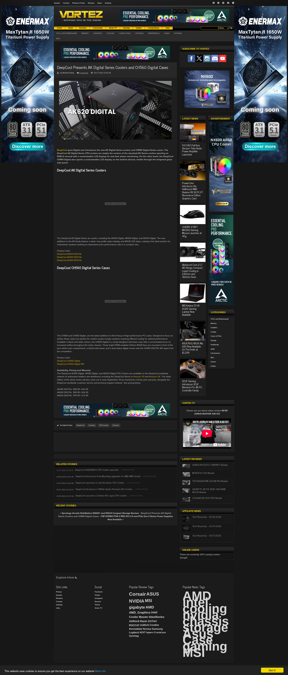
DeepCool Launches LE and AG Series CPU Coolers (100, 482)
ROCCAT (134, 625)
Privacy (59, 592)
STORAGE (139, 33)
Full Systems (215, 353)
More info (100, 671)
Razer (143, 621)
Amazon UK (154, 376)
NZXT (143, 632)
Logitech (134, 632)
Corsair (137, 594)
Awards (57, 3)
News (100, 3)
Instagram (99, 598)
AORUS (144, 625)
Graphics (214, 327)
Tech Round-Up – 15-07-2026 (206, 535)
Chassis (115, 425)
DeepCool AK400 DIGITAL (69, 260)
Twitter (97, 595)
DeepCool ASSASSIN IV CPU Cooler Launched (96, 470)
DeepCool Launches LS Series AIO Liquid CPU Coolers (101, 495)
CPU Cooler (103, 425)
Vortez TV (98, 608)
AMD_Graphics (139, 612)
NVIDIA (136, 601)
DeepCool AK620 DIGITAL (69, 254)
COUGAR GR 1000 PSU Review (207, 498)
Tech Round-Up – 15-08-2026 (206, 517)
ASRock (134, 621)
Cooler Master (138, 616)
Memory (214, 323)
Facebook (98, 592)
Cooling (92, 425)
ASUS (152, 594)
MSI (148, 600)
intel (154, 612)
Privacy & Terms (78, 3)
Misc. (212, 357)
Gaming (108, 3)
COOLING (110, 33)
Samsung (157, 629)
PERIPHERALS (154, 33)
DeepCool (62, 150)
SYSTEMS (178, 33)
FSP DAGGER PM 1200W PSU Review (210, 481)
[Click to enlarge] (115, 82)
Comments (83, 73)
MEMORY (85, 33)
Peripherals (215, 345)
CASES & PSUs (125, 33)
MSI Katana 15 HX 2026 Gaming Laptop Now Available (191, 310)
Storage (213, 340)
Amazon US (138, 376)
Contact (66, 3)
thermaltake (135, 629)
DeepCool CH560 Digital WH (70, 364)
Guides (213, 366)
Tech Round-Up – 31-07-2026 (206, 526)
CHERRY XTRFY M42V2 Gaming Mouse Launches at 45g (192, 231)
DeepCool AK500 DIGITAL (69, 257)
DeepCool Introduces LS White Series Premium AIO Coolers (104, 489)
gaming (205, 646)
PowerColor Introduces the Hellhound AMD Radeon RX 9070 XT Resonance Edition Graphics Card (192, 190)
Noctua (147, 629)
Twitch (97, 605)
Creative (154, 625)
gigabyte (137, 607)
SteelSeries (156, 616)
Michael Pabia (68, 73)
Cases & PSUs (216, 336)
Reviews (91, 3)
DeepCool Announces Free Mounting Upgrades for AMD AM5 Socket (108, 476)
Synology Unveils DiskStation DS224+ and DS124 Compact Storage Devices (100, 513)
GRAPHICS (97, 33)
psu (164, 632)
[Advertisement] (115, 442)
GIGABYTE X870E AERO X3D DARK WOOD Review (209, 490)
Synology (134, 636)
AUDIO (167, 33)
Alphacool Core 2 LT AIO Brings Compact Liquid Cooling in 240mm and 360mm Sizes (192, 271)
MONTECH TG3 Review (203, 473)
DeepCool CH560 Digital (68, 361)
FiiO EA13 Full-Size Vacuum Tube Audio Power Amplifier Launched (192, 149)
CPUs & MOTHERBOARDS (66, 33)
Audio (213, 349)
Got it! (272, 670)
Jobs (58, 608)
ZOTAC (152, 621)
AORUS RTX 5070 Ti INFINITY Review (210, 465)
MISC (58, 38)
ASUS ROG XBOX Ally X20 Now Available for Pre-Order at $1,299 (192, 348)
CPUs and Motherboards (220, 319)
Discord (98, 601)
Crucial (157, 632)
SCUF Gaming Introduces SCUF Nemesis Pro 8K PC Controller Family (192, 385)
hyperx (149, 632)
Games (213, 362)
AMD (150, 607)
